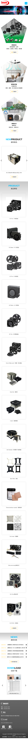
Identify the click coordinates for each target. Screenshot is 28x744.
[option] (14, 10)
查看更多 (14, 176)
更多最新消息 (14, 661)
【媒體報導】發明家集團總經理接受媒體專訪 (16, 650)
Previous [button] (1, 160)
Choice (14, 735)
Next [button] (26, 160)
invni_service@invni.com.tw (6, 722)
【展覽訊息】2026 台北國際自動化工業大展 (16, 647)
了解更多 (14, 52)
